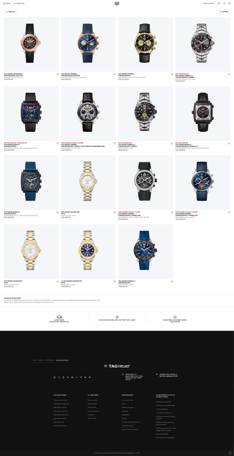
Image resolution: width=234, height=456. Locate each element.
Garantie (125, 411)
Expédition (125, 415)
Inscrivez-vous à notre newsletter (169, 375)
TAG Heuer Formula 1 (61, 411)
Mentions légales (162, 434)
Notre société (92, 400)
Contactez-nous (127, 400)
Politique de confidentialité (165, 405)
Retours (124, 418)
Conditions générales (163, 402)
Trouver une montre (60, 400)
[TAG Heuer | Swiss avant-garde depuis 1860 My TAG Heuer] (117, 366)
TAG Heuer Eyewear (60, 426)
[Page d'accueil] (117, 3)
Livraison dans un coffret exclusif (117, 320)
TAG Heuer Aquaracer (61, 415)
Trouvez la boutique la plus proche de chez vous (134, 377)
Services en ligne (127, 407)
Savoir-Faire (92, 407)
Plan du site (92, 418)
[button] (224, 3)
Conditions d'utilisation (164, 413)
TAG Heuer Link (59, 422)
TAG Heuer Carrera (60, 407)
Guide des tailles (127, 426)
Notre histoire (92, 404)
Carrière (91, 415)
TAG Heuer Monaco (60, 418)
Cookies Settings (162, 409)
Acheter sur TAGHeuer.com (131, 422)
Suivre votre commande (130, 429)
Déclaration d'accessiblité (165, 438)
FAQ (123, 404)
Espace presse (93, 411)
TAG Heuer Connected (61, 404)
